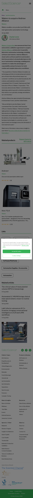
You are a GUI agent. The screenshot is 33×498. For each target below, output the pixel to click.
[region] (16, 249)
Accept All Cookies (16, 251)
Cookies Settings (16, 255)
